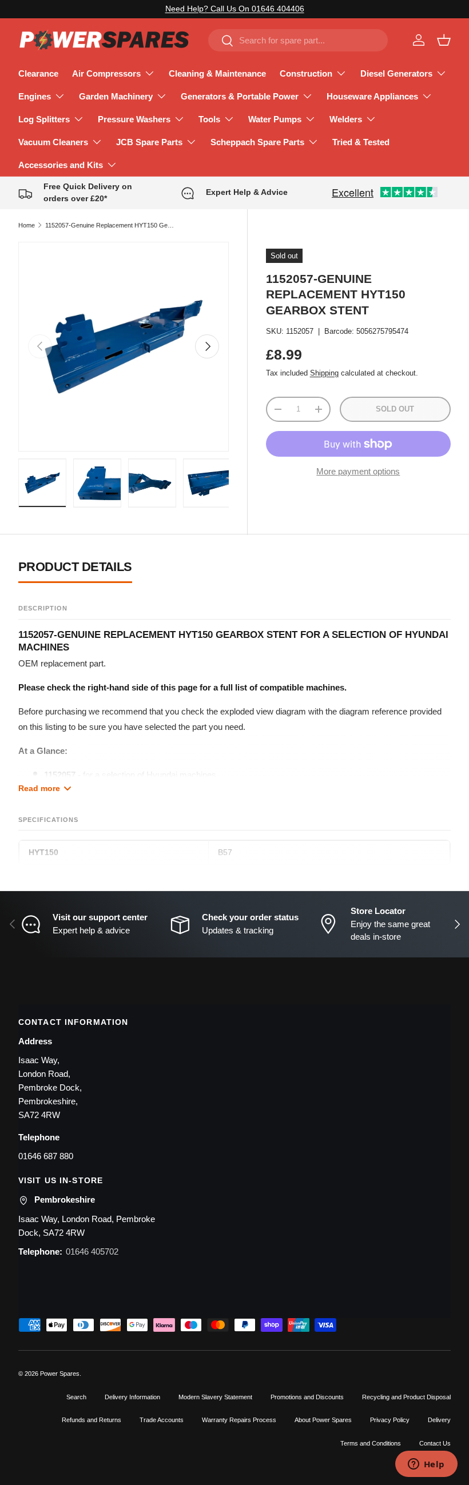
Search (76, 1397)
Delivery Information (132, 1397)
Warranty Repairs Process (239, 1419)
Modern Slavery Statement (215, 1397)
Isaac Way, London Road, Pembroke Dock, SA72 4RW (86, 1226)
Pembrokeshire (64, 1199)
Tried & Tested (360, 142)
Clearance (38, 73)
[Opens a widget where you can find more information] (426, 1465)
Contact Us (435, 1443)
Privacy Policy (390, 1419)
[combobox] (298, 40)
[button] (443, 40)
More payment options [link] (358, 471)
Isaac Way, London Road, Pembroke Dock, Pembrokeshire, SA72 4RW (50, 1087)
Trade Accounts (162, 1419)
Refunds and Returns (91, 1419)
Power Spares (60, 1373)
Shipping (324, 373)
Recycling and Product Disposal (406, 1397)
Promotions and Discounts (307, 1397)
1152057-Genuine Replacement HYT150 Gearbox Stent (109, 225)
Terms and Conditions (370, 1443)
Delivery (439, 1419)
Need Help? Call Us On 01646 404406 (234, 9)
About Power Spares (323, 1419)
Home (26, 225)
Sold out (395, 409)
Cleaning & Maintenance (217, 73)
